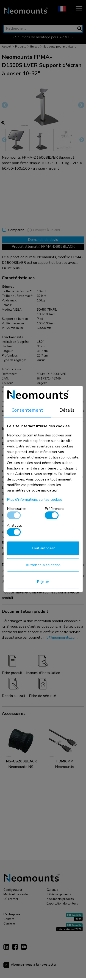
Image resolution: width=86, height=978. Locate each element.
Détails (67, 410)
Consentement (27, 410)
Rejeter (43, 581)
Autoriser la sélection (43, 565)
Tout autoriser (43, 548)
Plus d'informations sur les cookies (35, 499)
